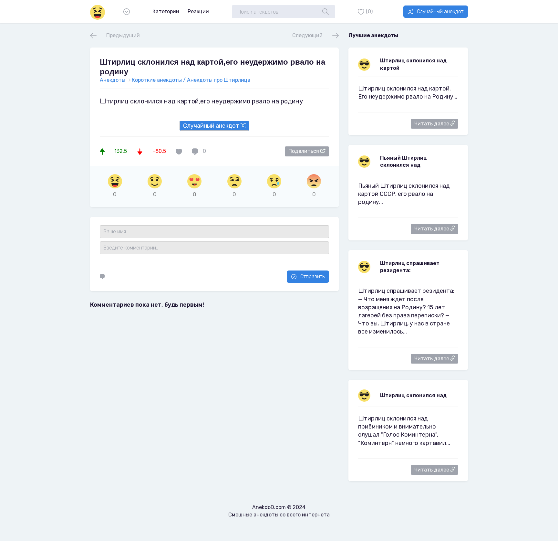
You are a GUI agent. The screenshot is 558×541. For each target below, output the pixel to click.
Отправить (312, 276)
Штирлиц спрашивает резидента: (409, 266)
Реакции (198, 11)
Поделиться (304, 151)
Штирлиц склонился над (413, 395)
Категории (165, 11)
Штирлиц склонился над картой (413, 64)
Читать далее (432, 124)
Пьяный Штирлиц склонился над (403, 161)
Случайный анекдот (440, 11)
